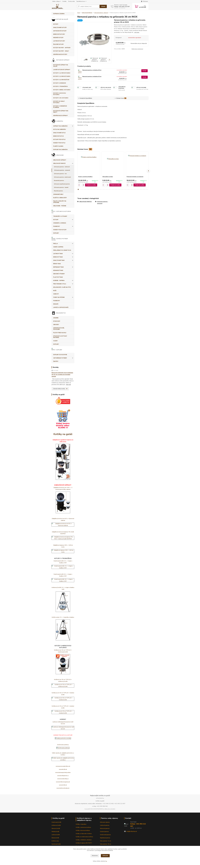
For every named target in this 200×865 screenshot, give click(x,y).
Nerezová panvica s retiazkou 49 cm (91, 70)
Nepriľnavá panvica (105, 838)
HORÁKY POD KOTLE (59, 143)
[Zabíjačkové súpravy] (63, 462)
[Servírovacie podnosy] (62, 748)
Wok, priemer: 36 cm (105, 844)
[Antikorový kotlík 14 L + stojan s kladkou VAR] (63, 601)
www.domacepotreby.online (63, 772)
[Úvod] (64, 6)
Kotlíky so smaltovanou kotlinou (84, 836)
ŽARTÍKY (55, 361)
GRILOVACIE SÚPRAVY (59, 160)
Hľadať (103, 6)
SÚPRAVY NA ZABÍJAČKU (60, 126)
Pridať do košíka (91, 185)
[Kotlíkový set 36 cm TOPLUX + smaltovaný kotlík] (63, 664)
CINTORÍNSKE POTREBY (60, 358)
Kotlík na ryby (55, 841)
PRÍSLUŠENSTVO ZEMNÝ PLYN (62, 250)
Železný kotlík (55, 838)
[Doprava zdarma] (63, 401)
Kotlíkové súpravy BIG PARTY (84, 843)
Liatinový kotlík (56, 834)
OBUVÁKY (56, 324)
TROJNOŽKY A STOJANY (60, 216)
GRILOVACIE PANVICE (59, 163)
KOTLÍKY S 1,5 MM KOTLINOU (61, 73)
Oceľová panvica (104, 831)
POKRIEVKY (56, 226)
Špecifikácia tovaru (80, 1)
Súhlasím (105, 855)
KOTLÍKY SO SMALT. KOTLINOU (59, 101)
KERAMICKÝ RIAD (58, 270)
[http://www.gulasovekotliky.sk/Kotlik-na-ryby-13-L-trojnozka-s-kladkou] (63, 630)
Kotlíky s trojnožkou (81, 824)
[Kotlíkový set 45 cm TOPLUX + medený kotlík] (63, 712)
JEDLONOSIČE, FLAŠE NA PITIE (62, 287)
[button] (78, 189)
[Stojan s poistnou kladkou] (88, 163)
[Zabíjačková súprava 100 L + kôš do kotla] (63, 551)
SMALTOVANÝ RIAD (59, 260)
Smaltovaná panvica (105, 834)
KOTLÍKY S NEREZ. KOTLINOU (61, 90)
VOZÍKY (55, 341)
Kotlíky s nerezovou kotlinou (83, 827)
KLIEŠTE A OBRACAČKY (60, 197)
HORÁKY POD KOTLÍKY (59, 229)
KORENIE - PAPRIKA (58, 280)
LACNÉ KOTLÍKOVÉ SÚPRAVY (61, 69)
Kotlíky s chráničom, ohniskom (84, 840)
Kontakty (64, 1)
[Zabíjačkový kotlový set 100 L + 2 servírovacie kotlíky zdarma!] (63, 502)
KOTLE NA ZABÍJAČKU (59, 129)
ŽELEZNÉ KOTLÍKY (58, 44)
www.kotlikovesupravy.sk (63, 782)
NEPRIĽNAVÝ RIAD (58, 267)
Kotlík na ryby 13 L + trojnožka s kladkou (63, 617)
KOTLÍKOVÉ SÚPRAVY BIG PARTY (60, 111)
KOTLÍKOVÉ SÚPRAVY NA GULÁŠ (60, 65)
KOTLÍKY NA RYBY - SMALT (61, 51)
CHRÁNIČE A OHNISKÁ (59, 223)
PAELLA (55, 243)
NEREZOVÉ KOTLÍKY (59, 34)
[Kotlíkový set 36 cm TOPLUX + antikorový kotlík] (63, 685)
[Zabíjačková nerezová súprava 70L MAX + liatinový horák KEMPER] (63, 538)
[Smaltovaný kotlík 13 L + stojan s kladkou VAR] (63, 567)
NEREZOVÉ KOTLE (58, 136)
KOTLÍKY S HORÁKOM (59, 83)
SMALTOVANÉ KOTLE (59, 133)
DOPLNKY (56, 233)
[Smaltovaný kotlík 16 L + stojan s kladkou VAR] (63, 580)
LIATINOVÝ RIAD (58, 253)
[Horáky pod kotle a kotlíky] (63, 738)
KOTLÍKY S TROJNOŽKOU (60, 86)
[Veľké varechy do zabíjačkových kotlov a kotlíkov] (63, 759)
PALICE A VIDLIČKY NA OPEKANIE (59, 201)
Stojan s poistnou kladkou (85, 176)
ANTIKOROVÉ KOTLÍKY (59, 31)
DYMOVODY (56, 321)
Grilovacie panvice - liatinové (62, 167)
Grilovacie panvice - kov (60, 173)
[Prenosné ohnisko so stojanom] (137, 163)
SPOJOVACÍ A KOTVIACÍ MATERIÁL (60, 336)
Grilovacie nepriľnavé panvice (62, 184)
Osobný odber (71, 1)
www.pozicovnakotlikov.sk (63, 766)
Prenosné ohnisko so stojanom (135, 176)
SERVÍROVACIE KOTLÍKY (60, 54)
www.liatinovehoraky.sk (62, 788)
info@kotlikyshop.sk (131, 831)
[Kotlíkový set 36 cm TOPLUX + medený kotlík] (63, 699)
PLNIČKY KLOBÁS (58, 146)
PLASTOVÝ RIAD (58, 277)
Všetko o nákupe (56, 1)
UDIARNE (55, 318)
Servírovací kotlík (56, 844)
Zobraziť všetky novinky (59, 388)
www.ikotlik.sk (63, 769)
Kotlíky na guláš (63, 434)
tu (106, 861)
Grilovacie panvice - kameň (61, 187)
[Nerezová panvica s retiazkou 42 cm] (80, 78)
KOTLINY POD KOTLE (59, 139)
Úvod (78, 12)
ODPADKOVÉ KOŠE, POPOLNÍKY (58, 328)
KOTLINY (55, 219)
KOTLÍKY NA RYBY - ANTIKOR (61, 47)
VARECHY (56, 294)
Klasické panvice (58, 191)
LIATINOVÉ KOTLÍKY (59, 41)
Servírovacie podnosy (63, 745)
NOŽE (54, 290)
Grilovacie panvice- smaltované (62, 177)
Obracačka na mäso (107, 176)
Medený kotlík (55, 831)
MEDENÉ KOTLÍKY (58, 37)
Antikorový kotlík (56, 825)
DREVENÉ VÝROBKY (59, 274)
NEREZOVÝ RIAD (58, 257)
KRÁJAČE (55, 304)
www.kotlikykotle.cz (63, 775)
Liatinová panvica (104, 825)
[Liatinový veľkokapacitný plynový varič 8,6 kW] (63, 728)
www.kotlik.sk (63, 785)
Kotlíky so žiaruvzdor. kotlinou (84, 833)
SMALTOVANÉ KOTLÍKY (60, 27)
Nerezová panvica (104, 828)
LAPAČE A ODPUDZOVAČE (60, 307)
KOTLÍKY (55, 24)
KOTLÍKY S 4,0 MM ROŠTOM (61, 79)
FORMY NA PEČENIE (59, 297)
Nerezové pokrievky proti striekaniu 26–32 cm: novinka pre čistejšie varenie (62, 374)
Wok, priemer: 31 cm (105, 841)
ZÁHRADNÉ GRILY (58, 194)
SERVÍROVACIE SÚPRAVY (60, 115)
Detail (144, 71)
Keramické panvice (59, 180)
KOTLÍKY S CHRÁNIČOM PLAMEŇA (60, 106)
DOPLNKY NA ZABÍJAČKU (60, 149)
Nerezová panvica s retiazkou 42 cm (91, 76)
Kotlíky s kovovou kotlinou (83, 830)
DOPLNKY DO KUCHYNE (60, 354)
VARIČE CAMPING (58, 247)
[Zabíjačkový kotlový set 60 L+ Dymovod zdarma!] (63, 524)
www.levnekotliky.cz (63, 779)
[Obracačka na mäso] (112, 163)
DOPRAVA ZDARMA (58, 13)
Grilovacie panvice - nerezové (62, 170)
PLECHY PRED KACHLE (59, 332)
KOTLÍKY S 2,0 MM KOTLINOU (61, 76)
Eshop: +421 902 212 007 (122, 6)
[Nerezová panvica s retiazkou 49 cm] (80, 71)
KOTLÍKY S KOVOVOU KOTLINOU (59, 93)
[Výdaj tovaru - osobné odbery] (63, 419)
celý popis (136, 32)
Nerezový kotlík (56, 828)
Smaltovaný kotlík (56, 822)
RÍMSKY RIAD (57, 263)
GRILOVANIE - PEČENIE (59, 206)
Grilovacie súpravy (105, 822)
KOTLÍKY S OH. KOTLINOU (60, 98)
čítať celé (68, 384)
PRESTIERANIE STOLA (59, 284)
